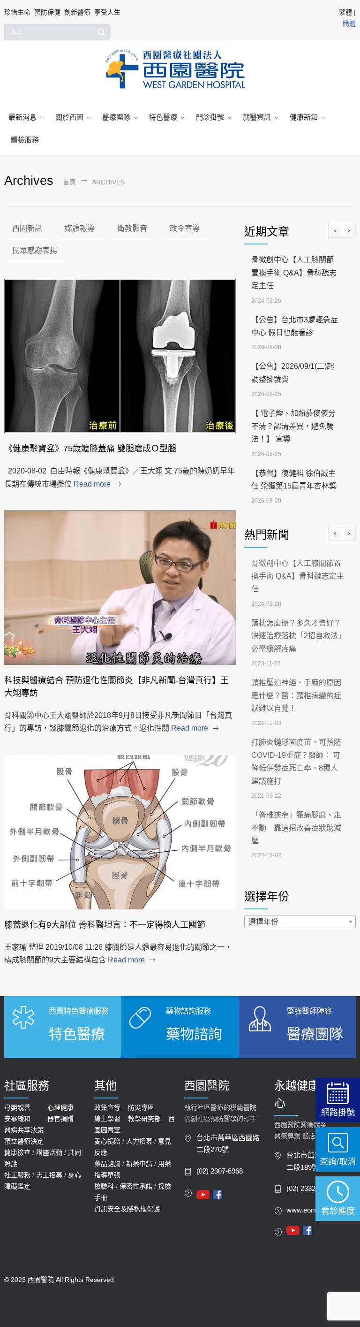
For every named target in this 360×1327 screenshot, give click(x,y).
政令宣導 (185, 228)
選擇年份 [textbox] (263, 922)
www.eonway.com (314, 1210)
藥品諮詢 (107, 1163)
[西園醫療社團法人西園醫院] (180, 69)
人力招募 (139, 1141)
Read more (92, 484)
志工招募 (49, 1175)
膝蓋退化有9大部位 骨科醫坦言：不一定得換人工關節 (104, 925)
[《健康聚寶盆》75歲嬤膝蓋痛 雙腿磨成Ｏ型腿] (120, 356)
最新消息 (22, 117)
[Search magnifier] (102, 32)
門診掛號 (210, 117)
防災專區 (141, 1107)
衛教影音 (132, 228)
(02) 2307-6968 (219, 1171)
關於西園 (69, 117)
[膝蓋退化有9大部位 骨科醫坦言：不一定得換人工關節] (120, 832)
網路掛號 (338, 1112)
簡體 (349, 23)
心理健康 (60, 1107)
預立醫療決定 (24, 1141)
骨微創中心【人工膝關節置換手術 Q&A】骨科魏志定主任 (294, 273)
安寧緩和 (17, 1118)
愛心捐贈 (107, 1141)
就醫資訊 (257, 117)
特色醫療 (163, 117)
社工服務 (17, 1175)
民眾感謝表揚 (34, 250)
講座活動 (49, 1152)
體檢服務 (25, 140)
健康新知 (304, 117)
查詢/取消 (338, 1162)
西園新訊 (27, 228)
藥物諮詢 (194, 1034)
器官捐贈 (60, 1118)
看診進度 (338, 1211)
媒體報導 (80, 228)
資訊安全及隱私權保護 (127, 1209)
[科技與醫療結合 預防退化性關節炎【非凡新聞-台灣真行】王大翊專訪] (120, 588)
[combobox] (300, 921)
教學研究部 (144, 1118)
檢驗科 (104, 1186)
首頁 (69, 182)
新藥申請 (139, 1163)
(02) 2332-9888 (309, 1188)
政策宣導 (107, 1107)
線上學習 (107, 1118)
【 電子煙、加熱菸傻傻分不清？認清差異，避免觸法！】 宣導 (293, 426)
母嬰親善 (17, 1107)
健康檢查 (17, 1152)
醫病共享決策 (24, 1130)
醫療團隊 (116, 117)
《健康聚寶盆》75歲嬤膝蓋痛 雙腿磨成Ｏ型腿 (90, 448)
